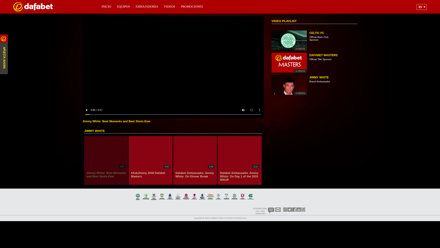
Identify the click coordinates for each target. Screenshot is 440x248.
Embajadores (147, 6)
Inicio (106, 6)
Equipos (123, 6)
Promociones (192, 6)
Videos (169, 6)
